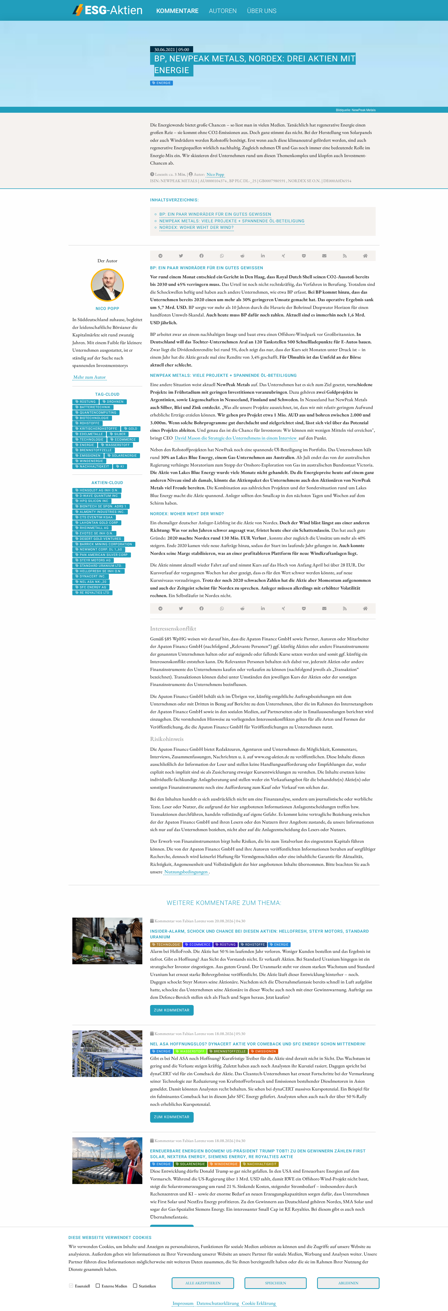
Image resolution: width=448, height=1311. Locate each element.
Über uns (261, 11)
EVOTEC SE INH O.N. (96, 533)
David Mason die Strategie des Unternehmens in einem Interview (236, 438)
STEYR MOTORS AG (95, 560)
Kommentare (177, 11)
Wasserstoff (117, 445)
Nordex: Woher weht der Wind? (196, 227)
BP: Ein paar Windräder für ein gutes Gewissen (215, 214)
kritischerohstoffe (98, 428)
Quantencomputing (97, 412)
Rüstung (87, 401)
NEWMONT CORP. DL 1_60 (100, 549)
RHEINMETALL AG (94, 528)
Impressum (183, 1303)
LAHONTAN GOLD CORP (98, 522)
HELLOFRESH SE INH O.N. (100, 571)
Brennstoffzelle (95, 450)
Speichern (275, 1282)
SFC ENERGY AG (92, 587)
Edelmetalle (91, 434)
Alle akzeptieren (202, 1282)
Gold (132, 428)
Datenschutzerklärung (218, 1303)
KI (122, 466)
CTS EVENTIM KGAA (96, 517)
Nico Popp (215, 174)
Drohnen (115, 401)
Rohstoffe (89, 423)
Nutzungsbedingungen (186, 871)
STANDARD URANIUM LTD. (100, 565)
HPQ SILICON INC (93, 501)
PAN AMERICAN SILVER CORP (103, 554)
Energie (86, 445)
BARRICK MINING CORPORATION (105, 544)
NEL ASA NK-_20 (93, 581)
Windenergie (91, 461)
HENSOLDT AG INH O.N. (98, 490)
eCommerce (125, 439)
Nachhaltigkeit (94, 466)
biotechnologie (94, 418)
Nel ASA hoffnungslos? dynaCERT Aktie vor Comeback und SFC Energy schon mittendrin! (258, 1044)
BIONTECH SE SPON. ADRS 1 (103, 506)
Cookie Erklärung (259, 1303)
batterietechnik (94, 407)
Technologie (91, 439)
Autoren (223, 11)
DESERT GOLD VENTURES (100, 538)
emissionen (90, 455)
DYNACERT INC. (92, 576)
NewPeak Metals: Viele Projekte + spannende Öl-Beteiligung (232, 221)
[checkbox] (71, 1285)
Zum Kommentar (172, 1010)
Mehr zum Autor (89, 377)
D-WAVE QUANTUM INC (98, 495)
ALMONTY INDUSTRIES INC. (102, 511)
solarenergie (124, 455)
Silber (119, 434)
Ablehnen (348, 1282)
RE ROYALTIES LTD (94, 592)
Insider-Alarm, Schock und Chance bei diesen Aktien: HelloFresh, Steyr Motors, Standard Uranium (259, 934)
